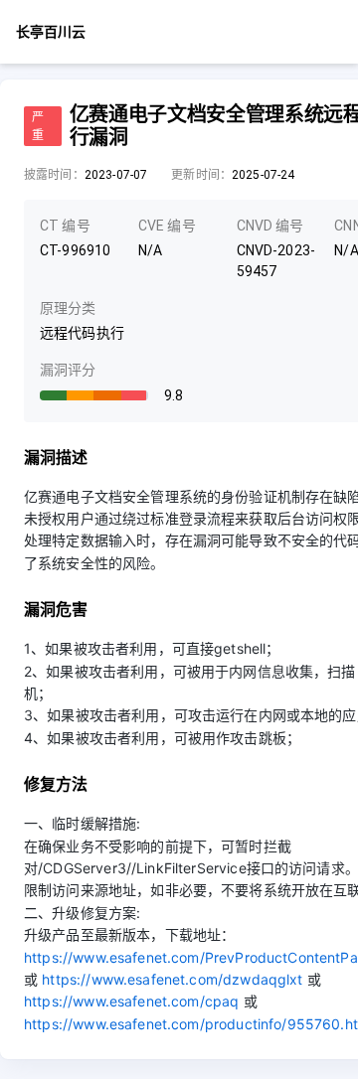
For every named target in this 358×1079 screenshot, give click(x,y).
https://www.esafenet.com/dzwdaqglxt (172, 979)
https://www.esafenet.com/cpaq (131, 1001)
